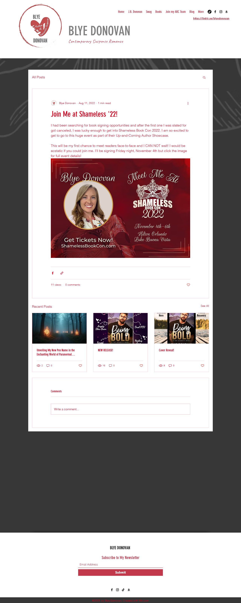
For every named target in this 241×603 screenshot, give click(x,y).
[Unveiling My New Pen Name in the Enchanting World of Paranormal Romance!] (59, 328)
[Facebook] (215, 12)
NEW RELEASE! (105, 350)
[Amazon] (226, 12)
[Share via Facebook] (52, 273)
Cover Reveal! (166, 350)
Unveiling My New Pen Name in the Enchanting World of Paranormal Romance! (56, 352)
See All (205, 306)
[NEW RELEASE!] (120, 328)
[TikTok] (209, 12)
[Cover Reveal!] (181, 328)
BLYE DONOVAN (120, 547)
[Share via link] (62, 273)
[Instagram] (221, 12)
